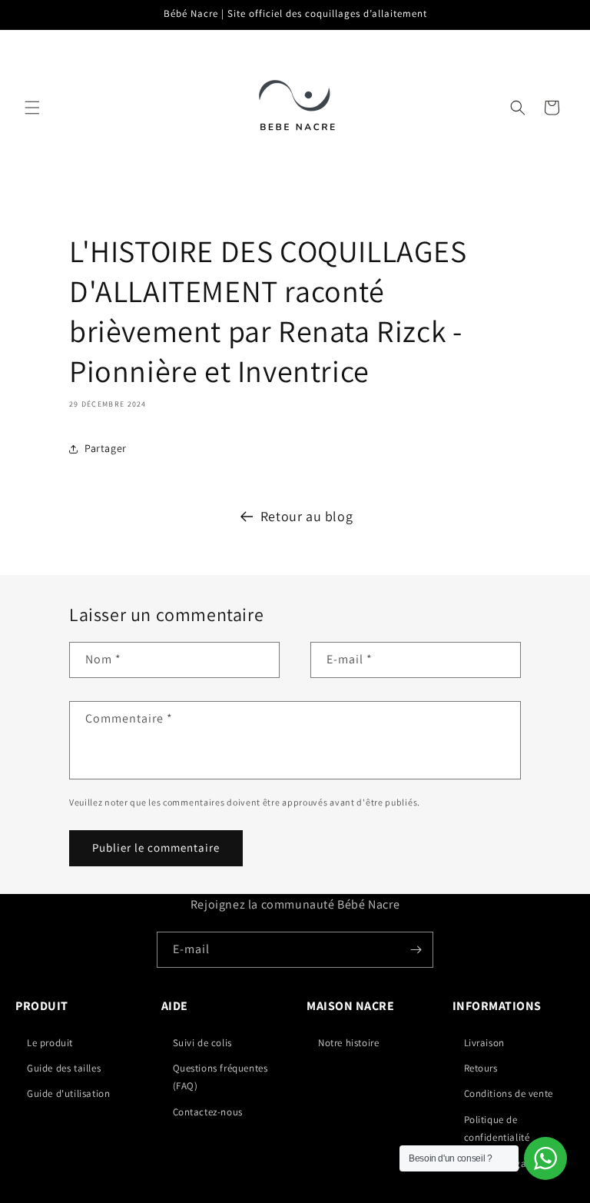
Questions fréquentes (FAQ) (220, 1077)
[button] (32, 108)
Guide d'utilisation (68, 1093)
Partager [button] (106, 448)
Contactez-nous (208, 1111)
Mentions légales (501, 1163)
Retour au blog (306, 516)
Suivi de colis (202, 1042)
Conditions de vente (508, 1093)
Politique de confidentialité (497, 1128)
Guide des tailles (64, 1068)
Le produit (50, 1042)
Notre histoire (348, 1042)
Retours (481, 1068)
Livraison (484, 1042)
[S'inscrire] (416, 950)
